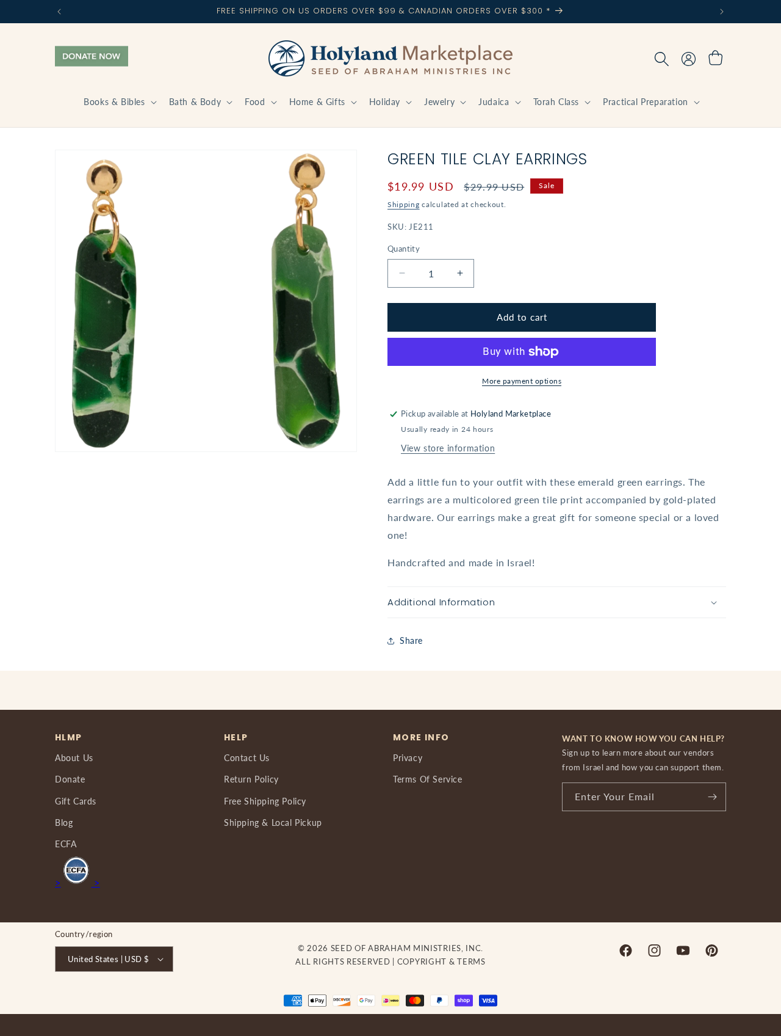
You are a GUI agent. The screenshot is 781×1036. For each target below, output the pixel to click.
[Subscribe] (712, 796)
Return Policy (251, 779)
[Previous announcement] (59, 11)
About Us (74, 758)
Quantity (403, 249)
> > (77, 882)
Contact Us (247, 758)
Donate (70, 779)
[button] (118, 102)
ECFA (65, 844)
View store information (448, 448)
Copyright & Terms (441, 961)
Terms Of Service (427, 779)
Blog (64, 822)
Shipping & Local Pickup (273, 822)
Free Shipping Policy (265, 801)
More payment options (521, 380)
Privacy (407, 758)
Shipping (403, 204)
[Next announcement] (721, 11)
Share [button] (411, 640)
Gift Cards (75, 801)
